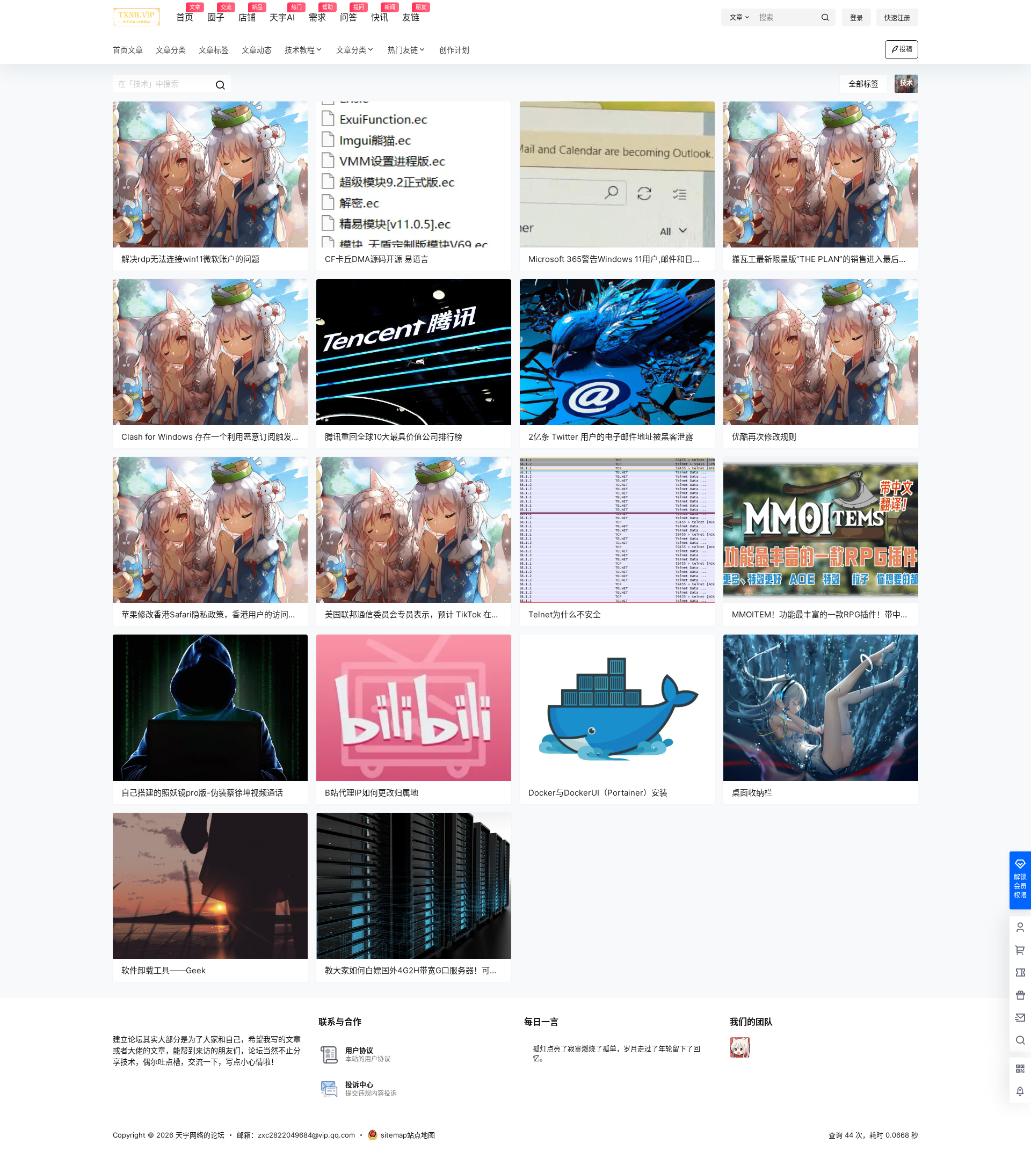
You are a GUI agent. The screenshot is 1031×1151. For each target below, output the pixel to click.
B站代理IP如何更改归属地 (371, 793)
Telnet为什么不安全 (564, 614)
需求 (317, 13)
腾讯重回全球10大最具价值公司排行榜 (393, 437)
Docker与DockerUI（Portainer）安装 (597, 793)
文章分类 (351, 49)
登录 (856, 18)
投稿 (905, 49)
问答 (348, 13)
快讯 (379, 13)
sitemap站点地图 (408, 1135)
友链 (410, 13)
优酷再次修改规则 (764, 437)
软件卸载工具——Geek (163, 970)
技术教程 (300, 49)
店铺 (247, 13)
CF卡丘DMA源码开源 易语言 (377, 259)
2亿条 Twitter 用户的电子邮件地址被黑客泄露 (610, 437)
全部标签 (863, 83)
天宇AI (282, 13)
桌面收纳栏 (752, 793)
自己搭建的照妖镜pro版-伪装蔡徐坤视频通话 (202, 793)
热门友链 (403, 49)
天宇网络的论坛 (198, 1135)
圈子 (215, 13)
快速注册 (897, 18)
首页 (184, 13)
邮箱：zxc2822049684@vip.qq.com (296, 1135)
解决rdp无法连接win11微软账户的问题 (190, 259)
